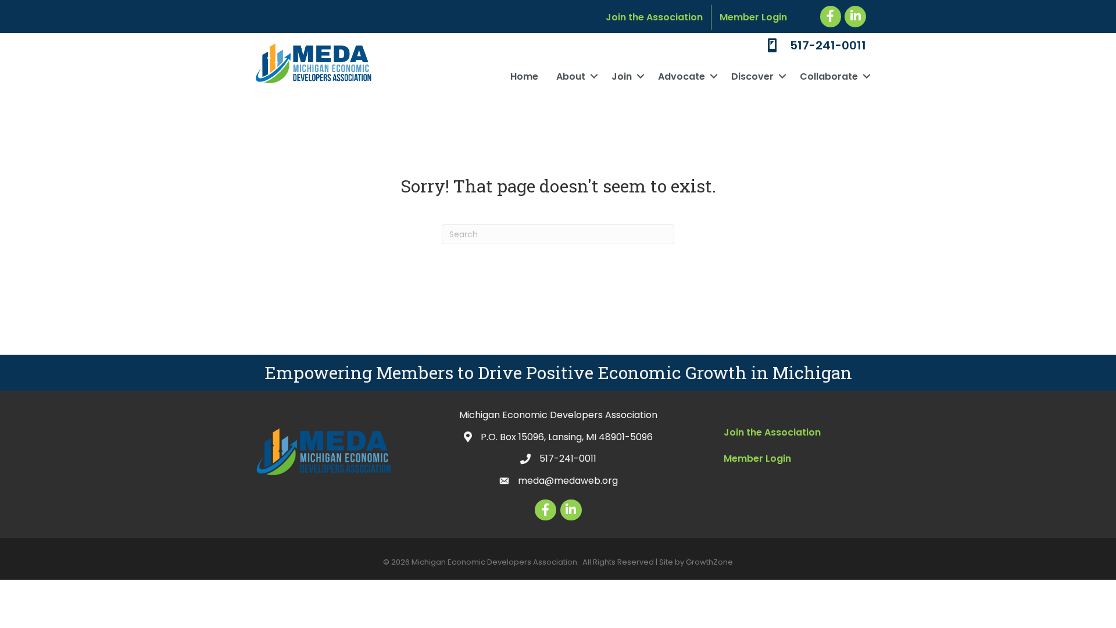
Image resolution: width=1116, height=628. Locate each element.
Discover (752, 76)
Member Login (753, 17)
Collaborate (829, 76)
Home (524, 76)
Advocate (681, 76)
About (570, 76)
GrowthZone (709, 562)
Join (621, 76)
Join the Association (654, 17)
